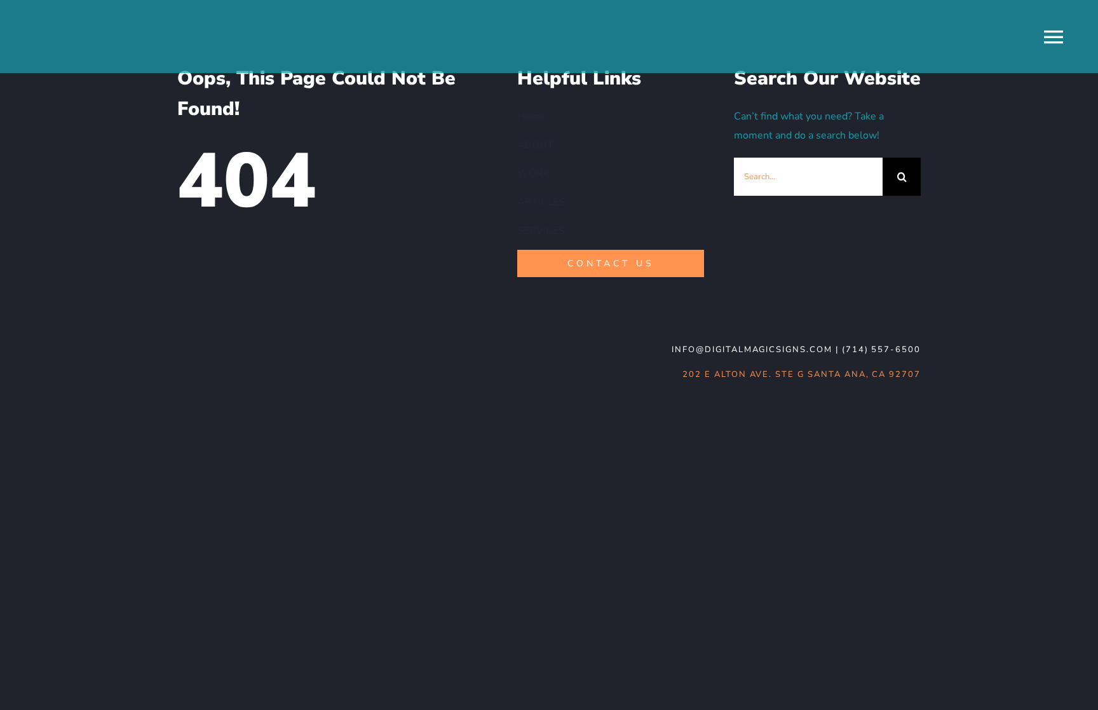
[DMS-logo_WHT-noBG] (269, 343)
